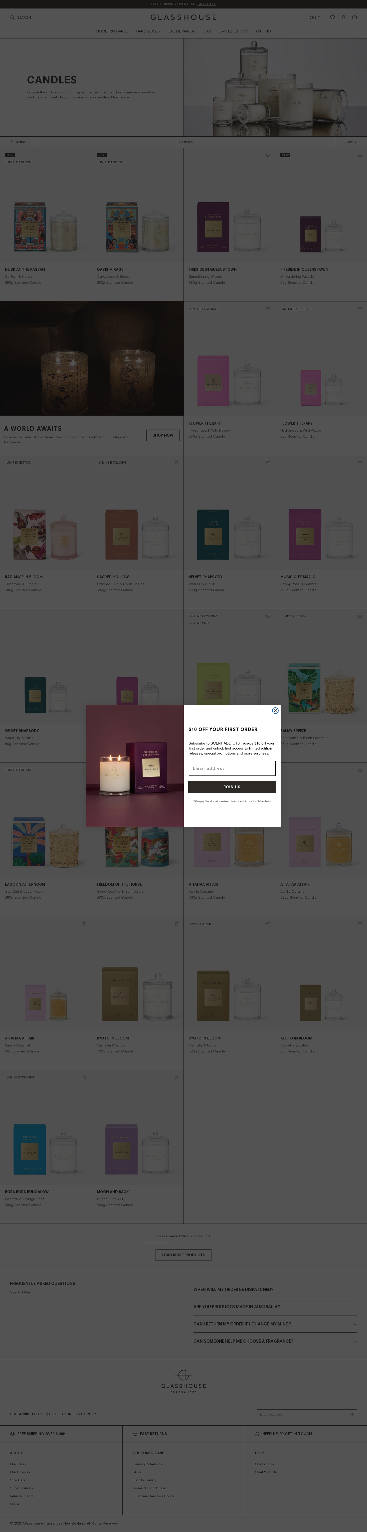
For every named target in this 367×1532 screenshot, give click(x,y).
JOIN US (232, 787)
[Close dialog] (275, 711)
